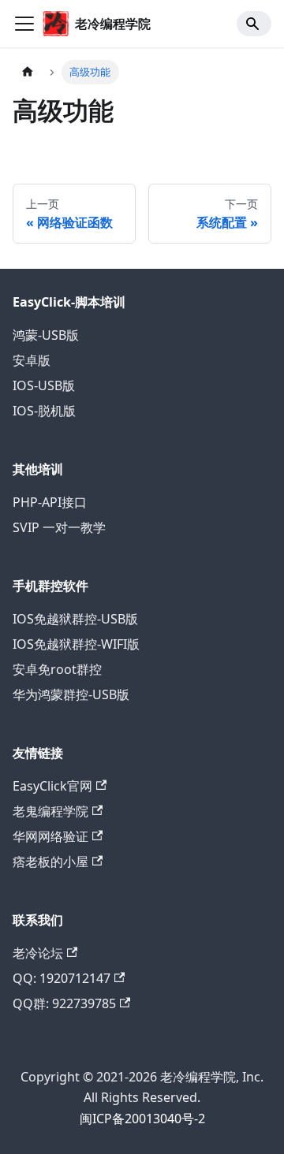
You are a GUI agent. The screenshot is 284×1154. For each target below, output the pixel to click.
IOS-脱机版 (44, 410)
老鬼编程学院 (50, 811)
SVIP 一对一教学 (59, 527)
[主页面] (28, 72)
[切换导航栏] (24, 23)
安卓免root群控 (57, 669)
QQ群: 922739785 (64, 1003)
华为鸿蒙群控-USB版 (71, 694)
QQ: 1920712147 (61, 978)
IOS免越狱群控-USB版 (75, 618)
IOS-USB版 (44, 385)
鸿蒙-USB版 (46, 335)
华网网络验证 (50, 836)
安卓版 (31, 360)
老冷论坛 (38, 953)
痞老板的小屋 (50, 861)
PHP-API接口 (50, 502)
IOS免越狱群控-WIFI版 (76, 644)
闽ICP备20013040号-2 (142, 1118)
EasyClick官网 (52, 786)
